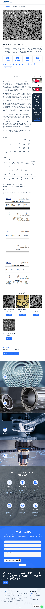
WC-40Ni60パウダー (9, 309)
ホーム (4, 6)
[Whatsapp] (41, 606)
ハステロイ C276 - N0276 (9, 333)
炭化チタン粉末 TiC (22, 309)
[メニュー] (42, 1)
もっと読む (9, 314)
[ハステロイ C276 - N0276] (9, 325)
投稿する (22, 565)
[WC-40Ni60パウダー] (9, 301)
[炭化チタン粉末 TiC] (22, 301)
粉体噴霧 (8, 6)
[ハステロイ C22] (36, 301)
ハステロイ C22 (36, 309)
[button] (13, 64)
